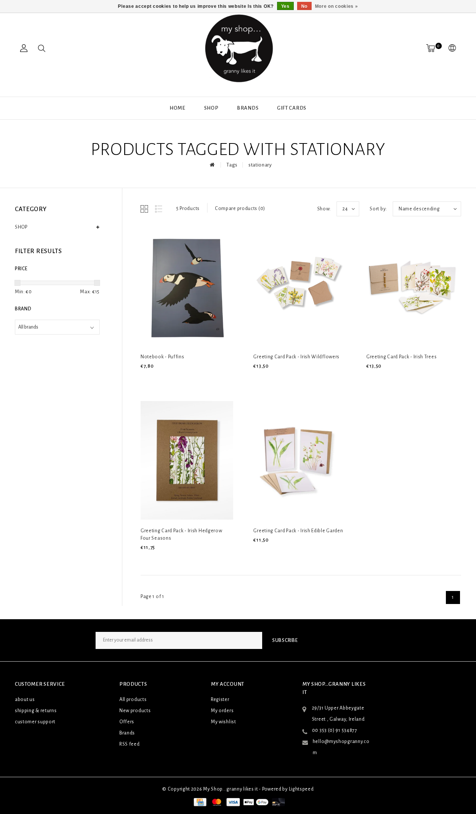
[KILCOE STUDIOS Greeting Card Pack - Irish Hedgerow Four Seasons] (187, 460)
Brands (247, 108)
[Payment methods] (199, 802)
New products (135, 710)
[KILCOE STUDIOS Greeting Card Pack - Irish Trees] (412, 286)
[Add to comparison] (180, 378)
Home (178, 108)
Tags (232, 165)
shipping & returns (36, 710)
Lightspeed (301, 789)
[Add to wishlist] (162, 378)
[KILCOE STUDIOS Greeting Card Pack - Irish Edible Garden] (299, 460)
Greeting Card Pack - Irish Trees (401, 356)
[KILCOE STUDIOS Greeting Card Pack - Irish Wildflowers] (299, 286)
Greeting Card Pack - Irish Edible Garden (298, 530)
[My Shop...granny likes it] (238, 48)
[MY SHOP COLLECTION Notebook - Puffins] (187, 286)
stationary (260, 165)
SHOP (211, 108)
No (304, 6)
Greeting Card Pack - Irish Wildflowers (296, 356)
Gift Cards (291, 108)
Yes (285, 6)
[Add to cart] (145, 378)
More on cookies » (336, 6)
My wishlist (223, 721)
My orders (222, 710)
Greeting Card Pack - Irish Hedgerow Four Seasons (181, 534)
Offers (126, 721)
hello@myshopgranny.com (341, 747)
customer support (35, 721)
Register (220, 699)
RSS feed (129, 744)
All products (133, 699)
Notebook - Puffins (162, 356)
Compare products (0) (240, 208)
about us (25, 699)
